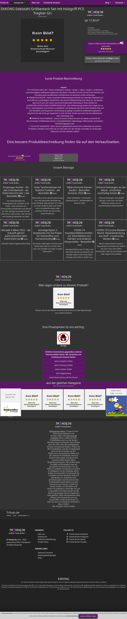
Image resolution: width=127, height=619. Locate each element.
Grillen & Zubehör (22, 515)
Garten (14, 515)
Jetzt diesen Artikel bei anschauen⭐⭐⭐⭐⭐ (19, 158)
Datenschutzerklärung (47, 539)
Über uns (35, 2)
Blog (107, 2)
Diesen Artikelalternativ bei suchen (58, 157)
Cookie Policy (43, 542)
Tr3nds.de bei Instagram (78, 537)
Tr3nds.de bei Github (77, 539)
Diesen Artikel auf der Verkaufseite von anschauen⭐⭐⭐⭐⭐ (104, 47)
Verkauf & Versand (52, 2)
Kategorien (19, 2)
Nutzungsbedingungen (47, 555)
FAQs (40, 558)
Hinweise (119, 2)
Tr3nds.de (4, 2)
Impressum (42, 537)
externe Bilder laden (88, 616)
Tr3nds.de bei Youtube (78, 542)
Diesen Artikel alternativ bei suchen (102, 59)
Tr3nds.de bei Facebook (78, 534)
